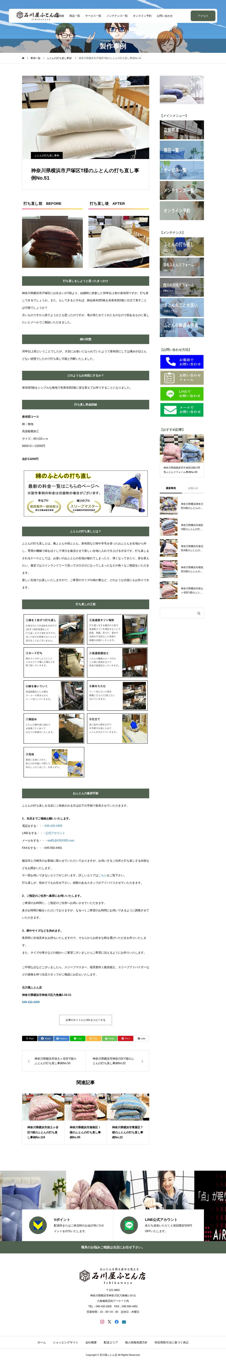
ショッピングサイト (65, 1342)
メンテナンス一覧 (117, 15)
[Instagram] (102, 1321)
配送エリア (111, 1342)
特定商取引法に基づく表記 (172, 1342)
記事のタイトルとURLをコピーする (85, 1020)
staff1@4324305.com (60, 840)
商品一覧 (74, 15)
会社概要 (91, 1342)
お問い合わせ (165, 15)
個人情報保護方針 (136, 1342)
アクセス (203, 15)
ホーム (41, 1342)
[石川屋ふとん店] (38, 16)
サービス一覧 (93, 15)
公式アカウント (55, 833)
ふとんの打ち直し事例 (46, 155)
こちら (102, 875)
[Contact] (124, 1321)
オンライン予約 (142, 15)
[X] (109, 1321)
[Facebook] (116, 1321)
